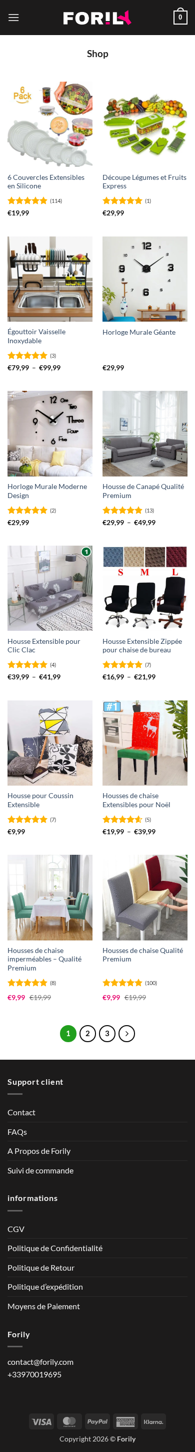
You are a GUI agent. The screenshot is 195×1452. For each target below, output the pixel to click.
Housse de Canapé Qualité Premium (143, 491)
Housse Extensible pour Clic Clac (44, 645)
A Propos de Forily (39, 1150)
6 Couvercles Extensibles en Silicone (46, 181)
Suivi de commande (41, 1170)
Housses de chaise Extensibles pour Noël (136, 800)
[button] (14, 17)
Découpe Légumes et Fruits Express (144, 181)
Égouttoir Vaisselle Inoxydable (37, 336)
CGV (16, 1229)
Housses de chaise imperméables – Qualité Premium (45, 959)
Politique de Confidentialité (55, 1248)
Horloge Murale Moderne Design (47, 491)
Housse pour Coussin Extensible (41, 800)
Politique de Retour (41, 1267)
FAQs (17, 1131)
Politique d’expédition (45, 1286)
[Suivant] (127, 1033)
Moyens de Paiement (44, 1306)
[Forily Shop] (98, 18)
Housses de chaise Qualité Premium (142, 954)
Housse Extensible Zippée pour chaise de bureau (142, 645)
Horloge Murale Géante (139, 332)
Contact (22, 1112)
